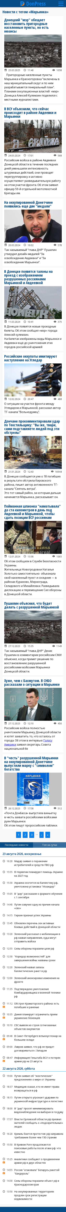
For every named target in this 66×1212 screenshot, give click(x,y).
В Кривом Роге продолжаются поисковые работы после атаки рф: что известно (33, 1148)
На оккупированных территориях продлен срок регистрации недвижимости (33, 1195)
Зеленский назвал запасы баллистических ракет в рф (33, 969)
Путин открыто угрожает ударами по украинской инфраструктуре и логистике (33, 1099)
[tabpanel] (33, 1026)
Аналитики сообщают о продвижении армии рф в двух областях (33, 1161)
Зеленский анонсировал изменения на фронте (33, 979)
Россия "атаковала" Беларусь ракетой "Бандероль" (33, 1171)
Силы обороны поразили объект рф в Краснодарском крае (33, 1182)
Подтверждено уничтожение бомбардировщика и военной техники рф (33, 992)
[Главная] (22, 3)
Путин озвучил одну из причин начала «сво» (33, 906)
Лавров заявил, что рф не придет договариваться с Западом (33, 1048)
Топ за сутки (49, 844)
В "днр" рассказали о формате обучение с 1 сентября (33, 895)
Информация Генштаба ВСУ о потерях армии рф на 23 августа (33, 1059)
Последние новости (16, 844)
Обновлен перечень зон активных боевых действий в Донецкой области (33, 925)
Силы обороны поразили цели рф (33, 948)
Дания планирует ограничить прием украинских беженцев (33, 1016)
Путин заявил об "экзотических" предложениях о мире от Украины (33, 1077)
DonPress (36, 3)
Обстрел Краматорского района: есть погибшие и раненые (33, 1005)
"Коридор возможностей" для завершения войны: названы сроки (33, 958)
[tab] (16, 845)
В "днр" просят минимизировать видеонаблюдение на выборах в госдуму (33, 1110)
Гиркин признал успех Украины (33, 915)
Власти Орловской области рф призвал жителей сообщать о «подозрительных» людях (33, 1122)
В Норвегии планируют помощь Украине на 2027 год (33, 873)
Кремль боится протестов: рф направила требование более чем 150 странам (33, 1135)
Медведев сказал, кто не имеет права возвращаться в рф (33, 1088)
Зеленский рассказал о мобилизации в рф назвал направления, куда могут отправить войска (33, 937)
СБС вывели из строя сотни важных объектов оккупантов (33, 1027)
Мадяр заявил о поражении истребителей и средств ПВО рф (33, 863)
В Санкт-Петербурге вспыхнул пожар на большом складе (33, 1037)
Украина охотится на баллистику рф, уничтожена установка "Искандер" (33, 884)
